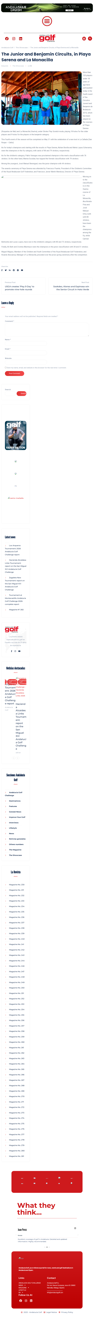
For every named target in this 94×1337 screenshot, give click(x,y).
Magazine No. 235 (16, 912)
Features (13, 806)
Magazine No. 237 (16, 922)
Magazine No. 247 (16, 971)
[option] (10, 694)
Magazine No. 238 (16, 928)
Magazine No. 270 (16, 1096)
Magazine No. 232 (16, 895)
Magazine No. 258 (16, 1031)
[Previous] (13, 758)
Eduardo (4, 66)
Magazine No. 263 (16, 1058)
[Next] (17, 758)
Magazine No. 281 (16, 1156)
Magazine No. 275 (16, 1123)
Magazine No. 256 (16, 1020)
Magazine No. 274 (16, 1118)
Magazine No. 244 (17, 961)
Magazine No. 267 (16, 1080)
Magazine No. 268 (16, 1085)
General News (15, 812)
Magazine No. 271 (16, 1102)
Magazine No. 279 (16, 1145)
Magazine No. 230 (16, 885)
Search (8, 390)
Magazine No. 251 (16, 993)
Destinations (15, 801)
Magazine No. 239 (16, 933)
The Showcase (18, 66)
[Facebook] (6, 38)
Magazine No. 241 (16, 944)
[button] (47, 21)
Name (8, 340)
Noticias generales (17, 839)
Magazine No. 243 (16, 955)
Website (8, 358)
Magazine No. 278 (16, 1140)
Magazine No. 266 (16, 1075)
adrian (18, 753)
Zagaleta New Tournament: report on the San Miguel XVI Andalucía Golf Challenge (15, 584)
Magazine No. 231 (16, 890)
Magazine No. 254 (16, 1009)
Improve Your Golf (17, 817)
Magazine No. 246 (16, 966)
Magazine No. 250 (16, 988)
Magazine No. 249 (16, 982)
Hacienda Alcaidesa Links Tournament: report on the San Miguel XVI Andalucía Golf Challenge (15, 566)
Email (8, 349)
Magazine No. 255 (16, 1015)
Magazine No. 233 (16, 901)
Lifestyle (13, 828)
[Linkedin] (20, 38)
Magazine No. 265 (16, 1069)
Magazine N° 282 (16, 610)
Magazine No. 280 (17, 1151)
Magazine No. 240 (17, 939)
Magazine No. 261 (16, 1047)
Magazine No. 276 (16, 1129)
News (11, 833)
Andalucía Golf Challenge (12, 682)
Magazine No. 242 (16, 950)
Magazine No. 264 (16, 1064)
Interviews (13, 823)
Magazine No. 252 (16, 999)
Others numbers (16, 844)
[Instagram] (13, 38)
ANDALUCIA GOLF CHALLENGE (30, 1283)
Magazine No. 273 (16, 1113)
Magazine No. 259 (16, 1037)
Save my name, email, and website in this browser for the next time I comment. (36, 368)
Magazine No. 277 (16, 1134)
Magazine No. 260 (16, 1042)
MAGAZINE (22, 1288)
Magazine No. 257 (16, 1026)
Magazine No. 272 (16, 1107)
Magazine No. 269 (16, 1091)
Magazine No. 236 (16, 917)
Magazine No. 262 (16, 1053)
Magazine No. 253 (16, 1004)
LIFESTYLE (22, 1290)
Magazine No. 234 (16, 906)
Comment (9, 321)
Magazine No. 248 (17, 977)
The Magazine (15, 850)
